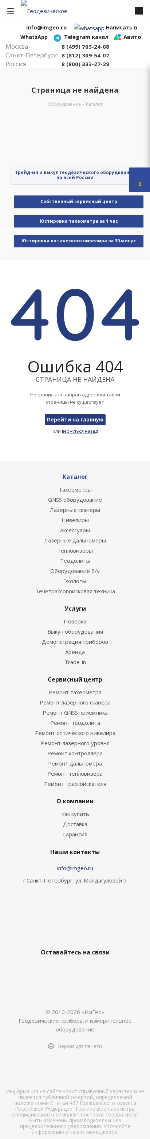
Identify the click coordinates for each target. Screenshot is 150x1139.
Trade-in (75, 662)
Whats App (100, 969)
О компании (75, 801)
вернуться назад (80, 431)
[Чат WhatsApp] (89, 27)
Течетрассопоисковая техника (75, 591)
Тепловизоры (75, 550)
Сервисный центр (75, 679)
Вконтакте (46, 969)
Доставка (75, 824)
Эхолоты (75, 581)
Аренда (75, 651)
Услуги (75, 609)
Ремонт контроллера (75, 753)
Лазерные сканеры (75, 509)
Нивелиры (75, 520)
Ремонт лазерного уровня (75, 743)
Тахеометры (75, 489)
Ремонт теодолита (75, 722)
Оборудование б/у (75, 570)
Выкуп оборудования (75, 631)
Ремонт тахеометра (75, 692)
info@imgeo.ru (75, 868)
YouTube (82, 969)
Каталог (75, 477)
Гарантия (75, 834)
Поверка (75, 621)
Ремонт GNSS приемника (75, 712)
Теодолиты (75, 560)
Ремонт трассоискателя (75, 783)
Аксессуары (75, 530)
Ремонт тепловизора (75, 773)
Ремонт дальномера (75, 763)
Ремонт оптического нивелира (75, 732)
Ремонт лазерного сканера (75, 702)
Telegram (64, 969)
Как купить (75, 813)
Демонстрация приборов (75, 641)
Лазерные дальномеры (75, 540)
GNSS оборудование (75, 499)
